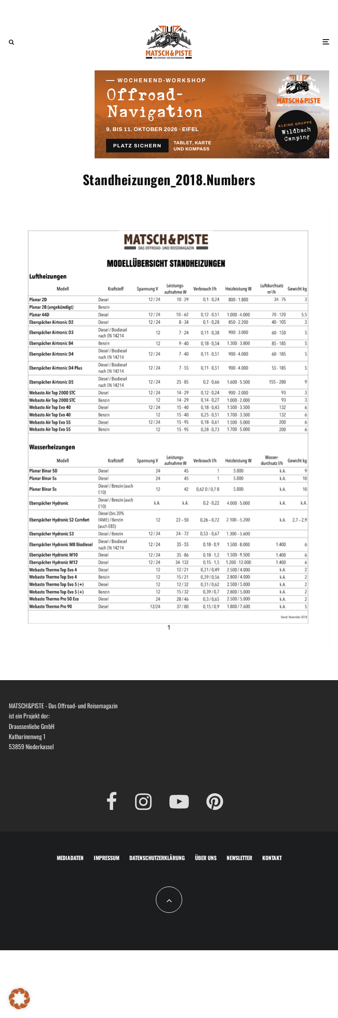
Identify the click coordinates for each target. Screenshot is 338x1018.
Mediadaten (70, 857)
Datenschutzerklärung (157, 857)
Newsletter (239, 857)
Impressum (106, 857)
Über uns (206, 857)
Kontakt (272, 857)
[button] (19, 998)
